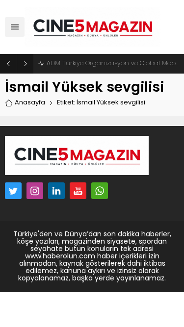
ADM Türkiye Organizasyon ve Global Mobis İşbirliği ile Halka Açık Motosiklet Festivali (113, 63)
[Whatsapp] (99, 190)
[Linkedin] (56, 190)
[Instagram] (34, 190)
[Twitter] (13, 190)
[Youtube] (78, 190)
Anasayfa (30, 103)
